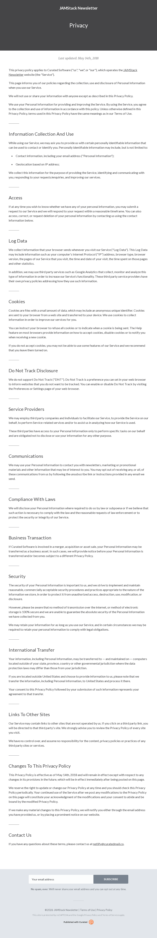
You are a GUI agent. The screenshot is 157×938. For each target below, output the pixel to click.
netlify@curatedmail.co (108, 844)
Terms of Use (87, 909)
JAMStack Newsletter (78, 8)
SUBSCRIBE (111, 879)
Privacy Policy (104, 909)
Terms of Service (110, 915)
